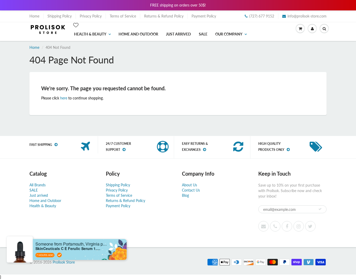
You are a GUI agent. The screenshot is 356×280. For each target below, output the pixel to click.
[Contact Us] (275, 226)
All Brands (37, 185)
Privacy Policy (91, 16)
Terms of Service (123, 16)
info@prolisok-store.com (307, 16)
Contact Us (191, 190)
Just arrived (178, 34)
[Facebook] (287, 226)
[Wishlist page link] (75, 25)
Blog (185, 195)
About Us (189, 185)
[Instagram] (298, 226)
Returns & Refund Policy (163, 16)
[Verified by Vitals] (59, 255)
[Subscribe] (320, 209)
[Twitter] (310, 226)
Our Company (228, 34)
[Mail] (263, 226)
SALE (203, 34)
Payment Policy (204, 16)
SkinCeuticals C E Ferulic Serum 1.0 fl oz (68, 248)
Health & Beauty (90, 34)
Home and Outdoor (138, 34)
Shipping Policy (59, 16)
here (63, 98)
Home (34, 16)
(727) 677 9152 (261, 16)
